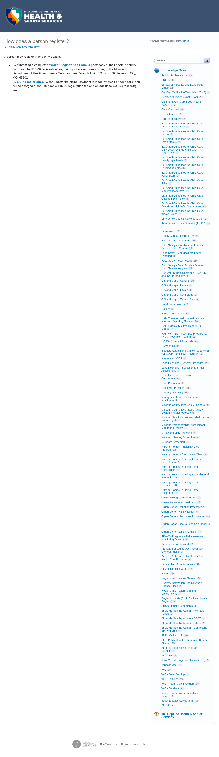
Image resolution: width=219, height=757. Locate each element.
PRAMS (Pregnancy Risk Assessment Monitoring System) (183, 538)
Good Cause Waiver (173, 304)
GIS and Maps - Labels (174, 285)
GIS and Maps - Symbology (177, 294)
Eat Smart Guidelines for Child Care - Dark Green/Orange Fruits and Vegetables (182, 149)
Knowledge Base (173, 70)
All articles (167, 705)
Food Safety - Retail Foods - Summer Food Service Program (182, 267)
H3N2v (165, 308)
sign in (185, 40)
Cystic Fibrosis (169, 114)
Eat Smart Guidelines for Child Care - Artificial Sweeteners (182, 125)
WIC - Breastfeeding (173, 674)
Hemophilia (168, 346)
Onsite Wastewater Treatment (178, 502)
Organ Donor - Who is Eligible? (179, 531)
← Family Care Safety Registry (22, 46)
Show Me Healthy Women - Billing (181, 623)
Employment (168, 231)
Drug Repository (171, 118)
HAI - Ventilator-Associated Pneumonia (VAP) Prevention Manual (184, 335)
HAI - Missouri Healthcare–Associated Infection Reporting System (183, 320)
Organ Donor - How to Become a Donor (184, 524)
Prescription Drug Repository (178, 564)
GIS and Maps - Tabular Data (178, 299)
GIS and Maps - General (175, 280)
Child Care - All (170, 109)
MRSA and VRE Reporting (176, 432)
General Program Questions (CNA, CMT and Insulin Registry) (184, 275)
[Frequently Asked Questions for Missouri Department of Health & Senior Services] (33, 16)
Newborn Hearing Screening (178, 437)
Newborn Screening (173, 442)
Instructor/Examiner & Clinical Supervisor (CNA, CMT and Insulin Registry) (185, 352)
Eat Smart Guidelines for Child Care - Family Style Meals (182, 159)
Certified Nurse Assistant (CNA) (179, 97)
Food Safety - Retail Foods (176, 260)
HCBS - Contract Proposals (177, 341)
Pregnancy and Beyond (175, 544)
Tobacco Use (169, 664)
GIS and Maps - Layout (174, 290)
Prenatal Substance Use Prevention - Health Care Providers (182, 558)
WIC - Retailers (170, 688)
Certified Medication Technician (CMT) (183, 92)
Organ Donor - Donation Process (180, 507)
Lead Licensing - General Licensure (182, 363)
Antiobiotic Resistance (174, 75)
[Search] (207, 60)
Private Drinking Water (174, 568)
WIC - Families (169, 679)
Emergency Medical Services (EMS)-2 (183, 223)
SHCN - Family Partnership (177, 606)
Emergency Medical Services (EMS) (182, 218)
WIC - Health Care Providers (177, 683)
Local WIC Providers (173, 387)
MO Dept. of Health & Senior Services (181, 715)
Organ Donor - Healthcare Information (183, 516)
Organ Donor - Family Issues (178, 511)
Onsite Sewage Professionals (178, 497)
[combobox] (180, 60)
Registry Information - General (178, 578)
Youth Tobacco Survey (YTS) (178, 700)
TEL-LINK (167, 655)
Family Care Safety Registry (177, 235)
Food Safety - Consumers (176, 240)
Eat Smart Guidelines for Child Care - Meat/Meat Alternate (182, 190)
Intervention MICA (171, 358)
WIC (163, 669)
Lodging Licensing (172, 392)
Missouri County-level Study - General (183, 404)
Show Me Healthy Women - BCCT (181, 618)
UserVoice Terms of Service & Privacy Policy (123, 744)
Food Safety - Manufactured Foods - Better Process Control (182, 247)
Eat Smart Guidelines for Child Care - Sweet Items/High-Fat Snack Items (182, 205)
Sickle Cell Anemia (172, 635)
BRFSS (165, 80)
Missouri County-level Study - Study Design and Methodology (182, 411)
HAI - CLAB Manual (172, 313)
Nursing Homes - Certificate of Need (182, 454)
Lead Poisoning (170, 383)
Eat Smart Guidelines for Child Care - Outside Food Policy (182, 197)
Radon (165, 573)
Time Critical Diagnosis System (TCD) (183, 660)
